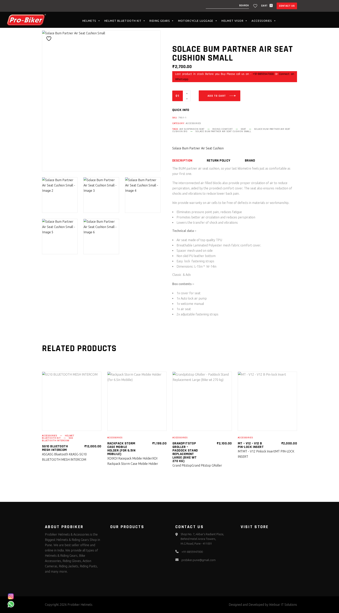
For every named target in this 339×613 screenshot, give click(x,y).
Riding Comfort (222, 129)
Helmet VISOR (232, 20)
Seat (243, 129)
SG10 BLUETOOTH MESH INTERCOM (55, 448)
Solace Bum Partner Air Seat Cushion (198, 148)
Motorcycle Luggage (195, 20)
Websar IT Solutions (283, 604)
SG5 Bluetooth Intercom (57, 439)
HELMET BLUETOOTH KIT (122, 20)
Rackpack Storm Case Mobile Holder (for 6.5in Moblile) (121, 448)
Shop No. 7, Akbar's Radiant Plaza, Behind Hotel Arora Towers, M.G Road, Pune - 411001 (202, 538)
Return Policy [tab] (219, 160)
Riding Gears (159, 20)
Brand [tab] (250, 160)
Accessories (262, 20)
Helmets (89, 20)
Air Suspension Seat (192, 129)
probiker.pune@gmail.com (198, 560)
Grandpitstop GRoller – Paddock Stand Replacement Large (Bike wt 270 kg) (185, 452)
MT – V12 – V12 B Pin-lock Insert (251, 445)
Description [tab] (182, 160)
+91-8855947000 (263, 74)
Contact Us (287, 5)
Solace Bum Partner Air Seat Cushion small (223, 131)
